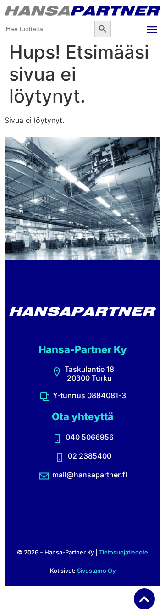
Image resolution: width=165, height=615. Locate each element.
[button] (152, 29)
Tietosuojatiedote (123, 552)
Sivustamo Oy (96, 570)
